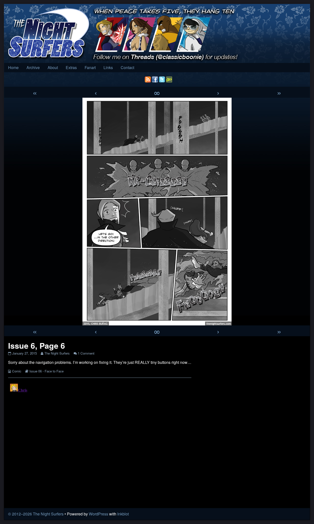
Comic (16, 371)
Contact (127, 67)
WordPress (98, 514)
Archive (33, 67)
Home (13, 67)
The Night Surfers (57, 353)
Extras (71, 67)
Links (108, 67)
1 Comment (86, 353)
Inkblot (123, 514)
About (53, 67)
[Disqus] (99, 443)
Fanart (90, 67)
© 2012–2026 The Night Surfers (36, 514)
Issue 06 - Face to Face (46, 371)
